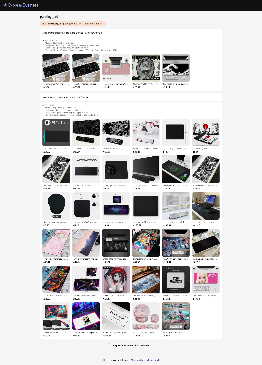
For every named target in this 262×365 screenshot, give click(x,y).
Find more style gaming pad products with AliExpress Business (72, 23)
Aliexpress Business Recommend (145, 360)
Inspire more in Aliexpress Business (131, 345)
